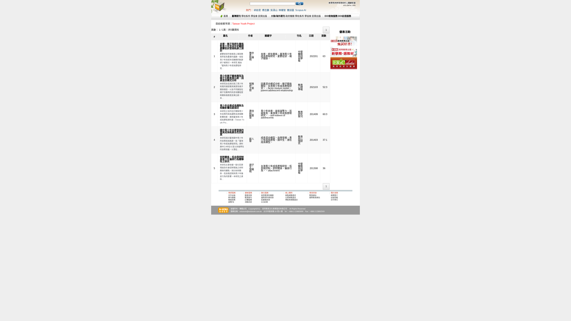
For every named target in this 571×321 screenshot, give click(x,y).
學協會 (254, 16)
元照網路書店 (290, 198)
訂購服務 (248, 200)
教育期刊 (248, 198)
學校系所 (245, 16)
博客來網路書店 (291, 200)
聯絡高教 (231, 200)
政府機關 (290, 16)
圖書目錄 (248, 195)
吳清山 (273, 10)
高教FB (231, 202)
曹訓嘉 (290, 10)
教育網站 (312, 195)
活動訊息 (248, 202)
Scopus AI (300, 10)
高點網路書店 (290, 195)
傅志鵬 (265, 10)
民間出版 (262, 16)
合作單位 (334, 200)
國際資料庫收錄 (267, 198)
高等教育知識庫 (267, 195)
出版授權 (334, 198)
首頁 (225, 16)
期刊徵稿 (231, 198)
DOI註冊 (264, 202)
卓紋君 (257, 10)
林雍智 (282, 10)
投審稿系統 (265, 200)
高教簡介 (334, 195)
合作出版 (231, 195)
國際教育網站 (314, 198)
